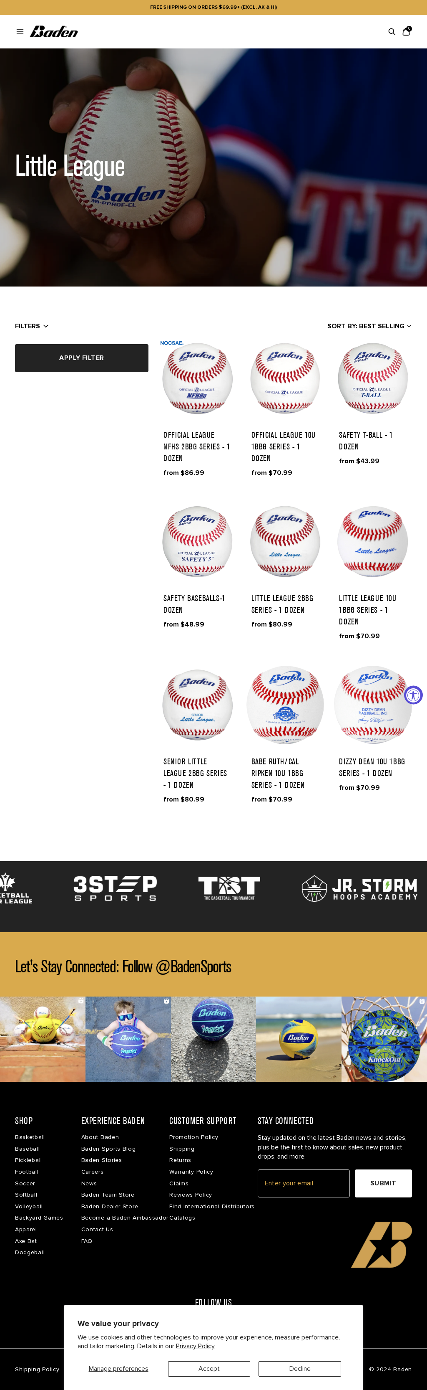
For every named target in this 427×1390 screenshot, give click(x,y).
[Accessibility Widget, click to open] (413, 695)
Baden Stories (101, 1160)
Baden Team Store (108, 1194)
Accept (209, 1369)
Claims (178, 1183)
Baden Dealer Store (109, 1206)
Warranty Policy (191, 1171)
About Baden (100, 1137)
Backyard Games (39, 1217)
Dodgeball (30, 1252)
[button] (197, 378)
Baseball (27, 1148)
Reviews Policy (190, 1194)
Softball (26, 1194)
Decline (300, 1369)
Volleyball (29, 1206)
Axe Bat (26, 1241)
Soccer (25, 1183)
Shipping (182, 1148)
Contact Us (97, 1229)
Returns (180, 1160)
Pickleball (28, 1160)
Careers (92, 1171)
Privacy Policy (195, 1346)
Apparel (26, 1229)
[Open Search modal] (392, 32)
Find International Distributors (212, 1206)
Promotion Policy (193, 1137)
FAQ (87, 1241)
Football (27, 1171)
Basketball (30, 1137)
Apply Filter (81, 358)
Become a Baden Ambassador (125, 1217)
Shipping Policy (37, 1369)
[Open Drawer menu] (20, 32)
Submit (383, 1183)
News (89, 1183)
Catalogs (182, 1217)
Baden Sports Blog (108, 1148)
